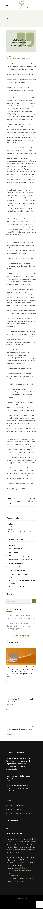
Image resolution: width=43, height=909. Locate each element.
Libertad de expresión (17, 571)
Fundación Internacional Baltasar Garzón (21, 532)
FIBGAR (10, 527)
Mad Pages (24, 898)
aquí (31, 258)
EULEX (9, 282)
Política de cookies (14, 809)
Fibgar (10, 56)
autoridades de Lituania (24, 473)
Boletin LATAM (14, 552)
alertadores (10, 498)
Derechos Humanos (13, 501)
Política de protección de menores (20, 813)
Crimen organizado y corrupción (20, 556)
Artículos (12, 545)
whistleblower (11, 504)
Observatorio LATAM (16, 587)
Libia (31, 232)
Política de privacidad (15, 806)
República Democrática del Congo (18, 229)
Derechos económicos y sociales (20, 560)
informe (17, 148)
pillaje (31, 195)
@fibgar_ (11, 529)
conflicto (32, 166)
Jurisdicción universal (25, 58)
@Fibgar (10, 524)
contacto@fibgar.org (21, 636)
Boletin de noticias (12, 58)
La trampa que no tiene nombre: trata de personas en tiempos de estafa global (21, 729)
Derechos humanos (16, 563)
